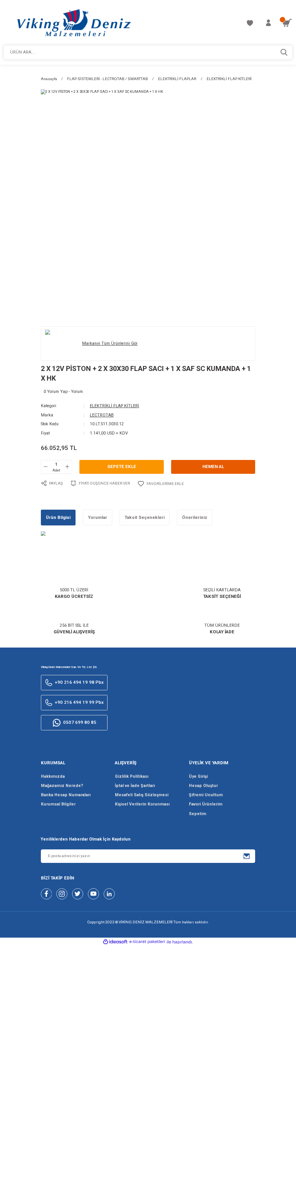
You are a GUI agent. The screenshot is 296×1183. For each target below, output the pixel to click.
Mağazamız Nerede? (62, 785)
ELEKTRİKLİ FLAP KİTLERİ (114, 405)
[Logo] (74, 22)
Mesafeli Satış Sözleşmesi (141, 794)
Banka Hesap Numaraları (66, 794)
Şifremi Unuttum (206, 794)
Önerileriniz (194, 517)
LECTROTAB (102, 415)
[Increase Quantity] (67, 466)
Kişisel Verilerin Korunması (142, 804)
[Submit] (246, 856)
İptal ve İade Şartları (135, 785)
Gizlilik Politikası (131, 776)
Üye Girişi (198, 776)
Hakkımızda (53, 776)
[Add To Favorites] (160, 483)
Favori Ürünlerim (205, 804)
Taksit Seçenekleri (144, 517)
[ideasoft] (115, 942)
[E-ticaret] (147, 942)
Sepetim (197, 813)
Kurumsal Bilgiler (58, 804)
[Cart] (287, 23)
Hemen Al (213, 466)
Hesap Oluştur (203, 785)
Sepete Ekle (121, 466)
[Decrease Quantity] (45, 466)
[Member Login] (268, 23)
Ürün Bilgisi (58, 517)
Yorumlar (97, 517)
